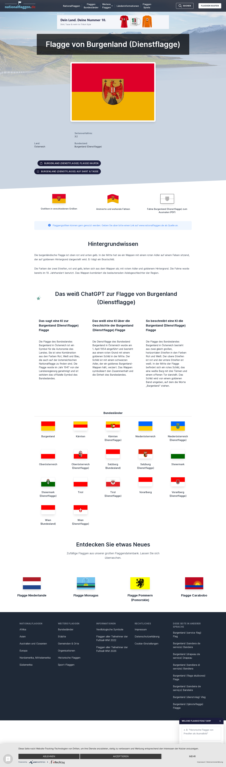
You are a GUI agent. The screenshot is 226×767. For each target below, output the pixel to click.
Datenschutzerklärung (215, 762)
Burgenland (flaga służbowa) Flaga (189, 677)
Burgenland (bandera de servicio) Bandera (186, 645)
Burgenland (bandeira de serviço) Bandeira (187, 688)
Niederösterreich (145, 436)
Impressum (141, 629)
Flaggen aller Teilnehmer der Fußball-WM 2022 (112, 638)
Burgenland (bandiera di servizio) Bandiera (186, 666)
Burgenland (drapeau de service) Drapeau (186, 656)
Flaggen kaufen (210, 6)
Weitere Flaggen (106, 6)
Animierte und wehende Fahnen (113, 209)
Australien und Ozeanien (33, 643)
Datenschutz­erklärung (147, 636)
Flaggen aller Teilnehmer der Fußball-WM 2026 (112, 649)
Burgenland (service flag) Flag (187, 634)
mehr (192, 756)
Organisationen (66, 650)
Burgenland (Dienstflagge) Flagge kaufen (71, 163)
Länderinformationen (128, 6)
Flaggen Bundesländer (91, 6)
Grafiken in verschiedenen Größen (59, 208)
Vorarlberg (145, 492)
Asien (23, 636)
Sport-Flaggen (66, 664)
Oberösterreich (48, 464)
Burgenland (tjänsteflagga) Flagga (188, 706)
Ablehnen (49, 756)
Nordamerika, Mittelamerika (35, 657)
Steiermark (177, 464)
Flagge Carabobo (194, 595)
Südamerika (26, 664)
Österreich (39, 146)
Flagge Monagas (85, 595)
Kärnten (80, 436)
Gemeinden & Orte (68, 643)
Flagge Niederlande (31, 595)
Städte (62, 636)
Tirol (80, 492)
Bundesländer (65, 629)
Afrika (23, 629)
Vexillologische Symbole (109, 629)
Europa (23, 650)
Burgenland (48, 436)
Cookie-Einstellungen (146, 643)
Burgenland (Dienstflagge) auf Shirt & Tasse (69, 171)
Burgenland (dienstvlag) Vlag (189, 697)
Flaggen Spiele (147, 6)
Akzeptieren (121, 756)
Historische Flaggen (69, 657)
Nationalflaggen (71, 6)
